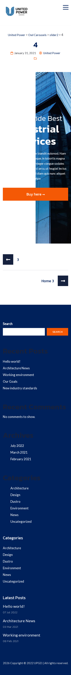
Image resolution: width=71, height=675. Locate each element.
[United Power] (17, 11)
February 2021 (20, 459)
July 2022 (17, 446)
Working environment (18, 375)
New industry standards (20, 388)
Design (15, 495)
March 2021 (19, 452)
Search (7, 324)
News (14, 515)
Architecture (19, 488)
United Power (51, 53)
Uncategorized (21, 521)
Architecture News (16, 368)
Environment (19, 508)
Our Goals (10, 381)
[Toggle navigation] (65, 6)
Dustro (15, 501)
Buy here (34, 194)
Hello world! (11, 361)
